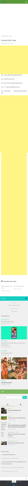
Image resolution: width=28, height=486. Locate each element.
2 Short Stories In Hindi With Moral (16, 418)
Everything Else (5, 319)
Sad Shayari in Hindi (6, 353)
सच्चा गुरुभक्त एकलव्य (6, 383)
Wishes (17, 432)
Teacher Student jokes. (7, 322)
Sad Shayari (4, 351)
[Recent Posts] (7, 404)
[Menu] (26, 2)
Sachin (4, 43)
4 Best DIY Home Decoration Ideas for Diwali (13, 467)
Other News (4, 341)
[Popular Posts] (20, 404)
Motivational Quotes (13, 441)
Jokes (9, 423)
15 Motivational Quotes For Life (16, 443)
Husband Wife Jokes (6, 36)
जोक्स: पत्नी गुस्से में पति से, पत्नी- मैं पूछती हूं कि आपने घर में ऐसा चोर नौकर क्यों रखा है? (17, 426)
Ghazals (10, 408)
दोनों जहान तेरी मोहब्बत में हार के (14, 410)
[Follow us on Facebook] (26, 298)
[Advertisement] (14, 18)
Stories (3, 380)
